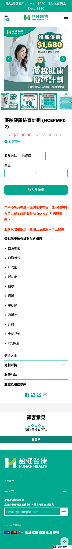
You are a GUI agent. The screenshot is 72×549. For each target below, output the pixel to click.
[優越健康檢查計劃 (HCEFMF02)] (9, 101)
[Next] (62, 59)
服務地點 (10, 156)
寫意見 (36, 439)
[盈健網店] (36, 17)
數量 (7, 165)
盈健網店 (17, 525)
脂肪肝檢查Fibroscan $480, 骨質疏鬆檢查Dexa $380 (36, 5)
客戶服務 (9, 480)
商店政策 (9, 491)
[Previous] (9, 59)
